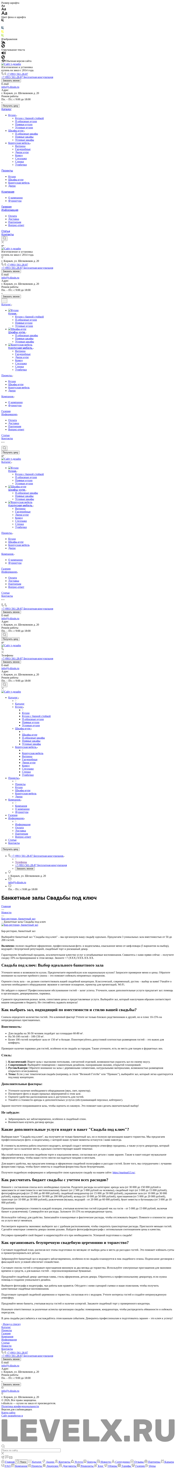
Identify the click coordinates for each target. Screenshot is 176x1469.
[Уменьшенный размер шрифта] (3, 5)
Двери (12, 185)
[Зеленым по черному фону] (2, 36)
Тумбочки (21, 164)
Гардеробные (23, 149)
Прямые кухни (23, 124)
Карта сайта (8, 1412)
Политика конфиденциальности (20, 1406)
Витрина (20, 146)
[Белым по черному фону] (2, 24)
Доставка (13, 219)
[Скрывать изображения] (3, 46)
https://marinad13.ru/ (124, 1172)
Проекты (7, 170)
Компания (7, 191)
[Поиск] (4, 238)
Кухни (12, 115)
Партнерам (14, 222)
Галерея (6, 206)
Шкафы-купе (16, 130)
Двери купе (22, 152)
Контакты (7, 234)
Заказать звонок (11, 80)
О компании (15, 197)
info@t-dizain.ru (10, 86)
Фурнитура (14, 200)
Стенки (19, 161)
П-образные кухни (26, 121)
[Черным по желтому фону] (2, 32)
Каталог (6, 109)
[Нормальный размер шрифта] (3, 9)
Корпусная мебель (19, 143)
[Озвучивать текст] (3, 53)
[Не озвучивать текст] (3, 57)
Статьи (5, 231)
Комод (19, 155)
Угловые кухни (24, 127)
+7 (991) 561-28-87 (17, 74)
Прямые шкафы (24, 136)
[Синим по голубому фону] (2, 28)
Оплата (12, 215)
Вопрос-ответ (16, 225)
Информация (9, 210)
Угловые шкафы (24, 139)
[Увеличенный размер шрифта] (4, 14)
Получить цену (10, 106)
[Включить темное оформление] (4, 300)
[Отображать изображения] (3, 42)
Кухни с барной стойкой (29, 118)
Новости (6, 1345)
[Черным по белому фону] (2, 20)
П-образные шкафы (26, 133)
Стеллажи (21, 158)
